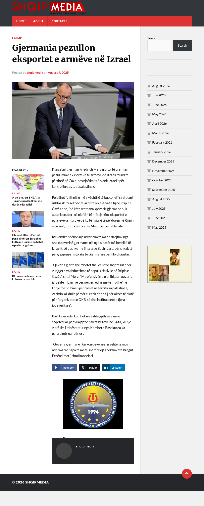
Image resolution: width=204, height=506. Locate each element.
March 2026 (160, 133)
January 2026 (161, 152)
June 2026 (159, 105)
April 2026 (159, 123)
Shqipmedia (37, 482)
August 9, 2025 (58, 72)
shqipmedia (35, 72)
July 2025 (159, 208)
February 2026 (162, 142)
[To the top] (187, 474)
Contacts (59, 21)
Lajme (17, 38)
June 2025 (159, 218)
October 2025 (162, 180)
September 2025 (163, 189)
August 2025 (161, 199)
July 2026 (159, 95)
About (38, 21)
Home (20, 21)
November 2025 (163, 170)
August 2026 (161, 86)
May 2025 (159, 227)
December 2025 (163, 161)
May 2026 (159, 114)
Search (152, 38)
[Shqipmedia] (102, 8)
